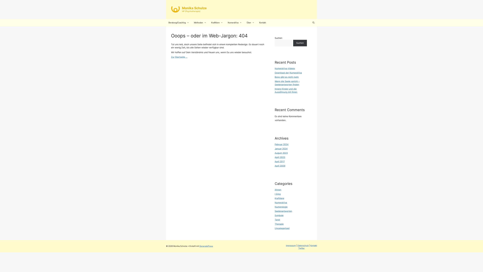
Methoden (198, 22)
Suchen (278, 38)
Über (249, 22)
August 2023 (281, 153)
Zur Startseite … (179, 57)
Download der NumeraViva (288, 73)
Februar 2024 (281, 144)
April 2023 (280, 157)
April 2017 (280, 161)
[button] (313, 22)
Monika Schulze (194, 8)
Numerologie (281, 207)
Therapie (279, 224)
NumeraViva (233, 22)
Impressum (291, 245)
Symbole (279, 215)
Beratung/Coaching (177, 22)
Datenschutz (303, 245)
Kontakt (262, 22)
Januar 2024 (281, 148)
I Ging (278, 194)
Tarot (277, 219)
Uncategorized (282, 228)
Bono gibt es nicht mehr (287, 77)
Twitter (301, 248)
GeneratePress (206, 246)
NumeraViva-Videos (285, 68)
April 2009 (280, 166)
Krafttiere (215, 22)
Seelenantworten (283, 211)
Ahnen (278, 190)
